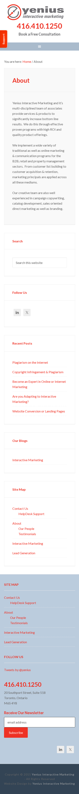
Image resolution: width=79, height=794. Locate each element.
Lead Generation (23, 552)
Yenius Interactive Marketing (39, 12)
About (16, 523)
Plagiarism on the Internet (30, 362)
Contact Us (20, 508)
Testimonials (27, 533)
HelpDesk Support (31, 513)
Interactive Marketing (27, 459)
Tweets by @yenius (17, 669)
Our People (26, 528)
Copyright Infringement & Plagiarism (37, 371)
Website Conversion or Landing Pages (38, 411)
